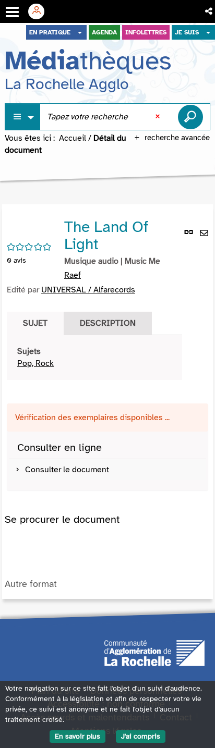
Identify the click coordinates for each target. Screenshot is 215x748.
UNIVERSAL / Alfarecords (88, 290)
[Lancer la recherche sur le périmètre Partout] (190, 117)
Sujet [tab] (35, 323)
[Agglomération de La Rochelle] (154, 652)
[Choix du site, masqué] (80, 32)
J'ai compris (140, 736)
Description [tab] (108, 323)
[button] (209, 11)
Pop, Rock (35, 363)
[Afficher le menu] (12, 12)
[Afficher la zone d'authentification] (40, 11)
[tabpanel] (94, 358)
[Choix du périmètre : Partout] (23, 117)
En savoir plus (77, 736)
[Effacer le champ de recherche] (158, 117)
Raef (72, 275)
